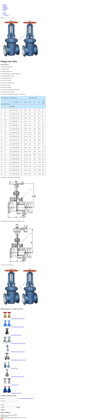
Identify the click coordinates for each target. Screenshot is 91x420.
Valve (5, 14)
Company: (3, 400)
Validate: (2, 407)
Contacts (5, 9)
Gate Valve (6, 15)
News (4, 10)
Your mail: (3, 398)
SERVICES (5, 8)
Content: (2, 404)
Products (5, 7)
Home (4, 4)
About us (5, 5)
